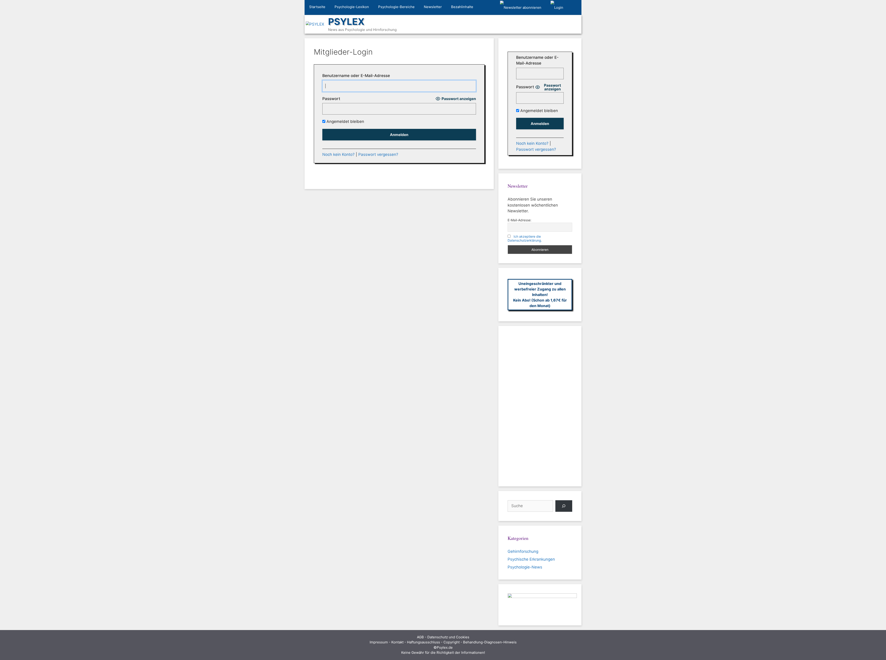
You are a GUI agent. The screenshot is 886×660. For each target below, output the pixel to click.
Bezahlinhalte (462, 7)
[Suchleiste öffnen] (574, 8)
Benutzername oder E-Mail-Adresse (356, 75)
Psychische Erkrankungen (531, 559)
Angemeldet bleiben (344, 121)
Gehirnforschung (523, 551)
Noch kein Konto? (338, 154)
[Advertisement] (540, 406)
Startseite (317, 7)
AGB (420, 637)
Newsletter (433, 7)
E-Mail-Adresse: (519, 220)
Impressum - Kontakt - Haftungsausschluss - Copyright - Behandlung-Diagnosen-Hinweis (443, 642)
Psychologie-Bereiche (396, 7)
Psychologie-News (525, 567)
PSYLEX (346, 21)
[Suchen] (563, 506)
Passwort (331, 98)
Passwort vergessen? (378, 154)
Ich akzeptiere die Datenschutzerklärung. (525, 238)
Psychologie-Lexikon (352, 7)
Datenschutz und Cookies (448, 637)
